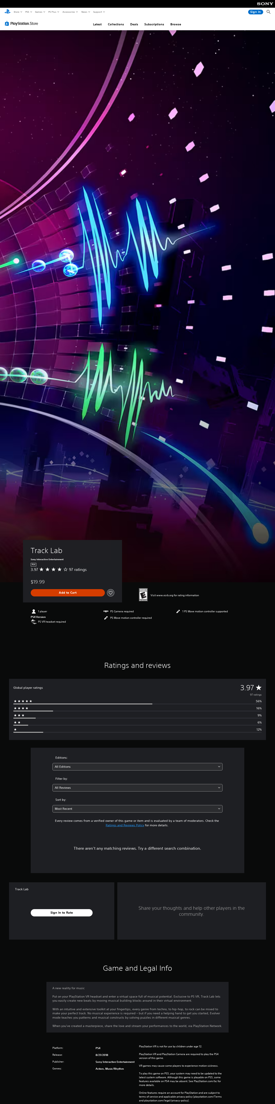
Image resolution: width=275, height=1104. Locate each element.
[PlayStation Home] (7, 12)
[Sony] (265, 7)
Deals (134, 24)
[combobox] (137, 766)
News (84, 11)
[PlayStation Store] (22, 23)
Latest (97, 24)
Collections (116, 24)
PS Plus (52, 11)
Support (97, 11)
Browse (175, 24)
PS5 (27, 11)
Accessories (68, 11)
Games (38, 11)
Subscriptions (154, 24)
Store (16, 11)
